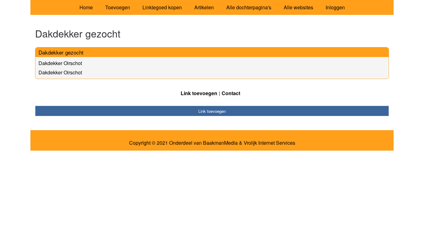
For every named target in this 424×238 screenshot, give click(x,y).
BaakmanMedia (220, 143)
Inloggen (335, 7)
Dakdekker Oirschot (60, 63)
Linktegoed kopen (162, 7)
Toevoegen (117, 7)
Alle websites (298, 7)
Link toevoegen (199, 93)
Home (86, 7)
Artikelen (204, 7)
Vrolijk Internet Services (269, 143)
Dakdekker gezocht (60, 52)
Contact (231, 93)
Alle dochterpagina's (248, 7)
